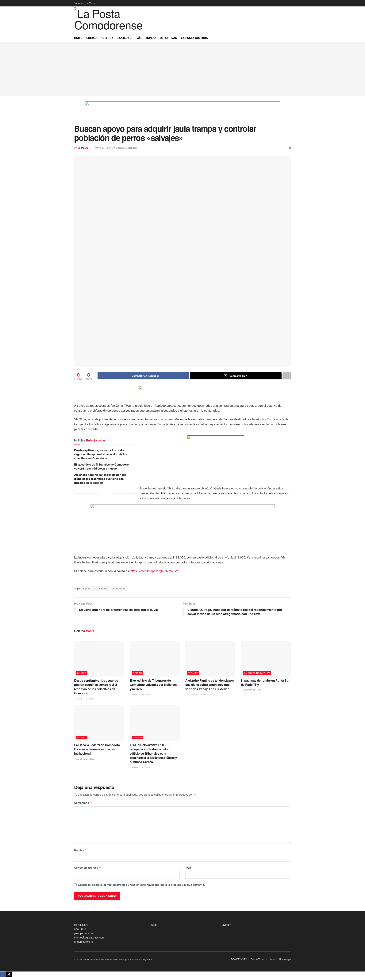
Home (78, 38)
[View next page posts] (108, 493)
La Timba (91, 3)
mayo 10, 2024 (103, 147)
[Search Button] (289, 37)
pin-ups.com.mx (83, 933)
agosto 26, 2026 (141, 767)
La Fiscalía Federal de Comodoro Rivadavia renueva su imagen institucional (97, 749)
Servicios (79, 3)
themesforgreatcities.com (89, 937)
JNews (85, 959)
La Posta (83, 147)
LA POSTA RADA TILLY (257, 672)
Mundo (151, 38)
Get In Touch (258, 959)
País (138, 38)
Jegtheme (147, 959)
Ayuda (87, 588)
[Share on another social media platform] (286, 375)
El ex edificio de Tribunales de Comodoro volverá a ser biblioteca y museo (101, 466)
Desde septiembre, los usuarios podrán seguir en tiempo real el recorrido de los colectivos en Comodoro (100, 454)
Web (188, 867)
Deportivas (168, 38)
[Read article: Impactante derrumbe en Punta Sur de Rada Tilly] (266, 659)
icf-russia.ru (81, 925)
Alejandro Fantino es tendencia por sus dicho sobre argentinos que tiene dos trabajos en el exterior (100, 479)
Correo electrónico (87, 867)
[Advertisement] (182, 69)
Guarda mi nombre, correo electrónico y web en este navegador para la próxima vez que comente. (141, 885)
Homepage (285, 959)
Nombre (80, 850)
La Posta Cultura (194, 38)
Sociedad (124, 38)
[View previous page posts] (101, 493)
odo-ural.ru (80, 929)
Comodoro (101, 588)
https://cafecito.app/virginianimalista (154, 571)
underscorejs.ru (83, 941)
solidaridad (119, 588)
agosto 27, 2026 (85, 698)
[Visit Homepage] (114, 19)
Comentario (83, 803)
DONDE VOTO (239, 959)
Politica (107, 38)
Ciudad (91, 38)
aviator (226, 925)
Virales (193, 672)
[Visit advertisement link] (182, 112)
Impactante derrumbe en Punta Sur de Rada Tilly (265, 682)
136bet (152, 925)
